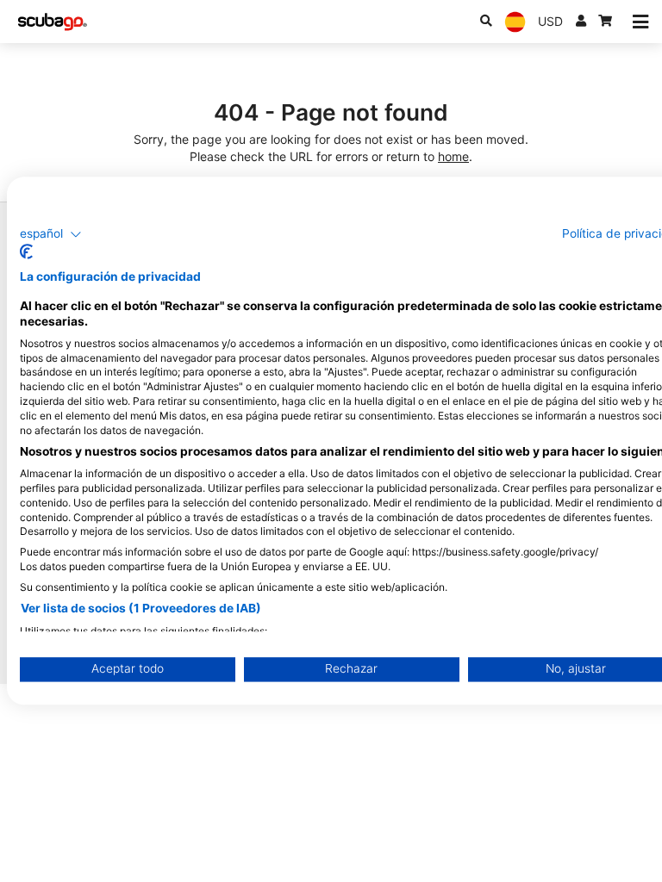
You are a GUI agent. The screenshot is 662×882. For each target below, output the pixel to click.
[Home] (52, 22)
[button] (51, 234)
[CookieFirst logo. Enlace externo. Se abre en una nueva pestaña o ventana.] (26, 252)
